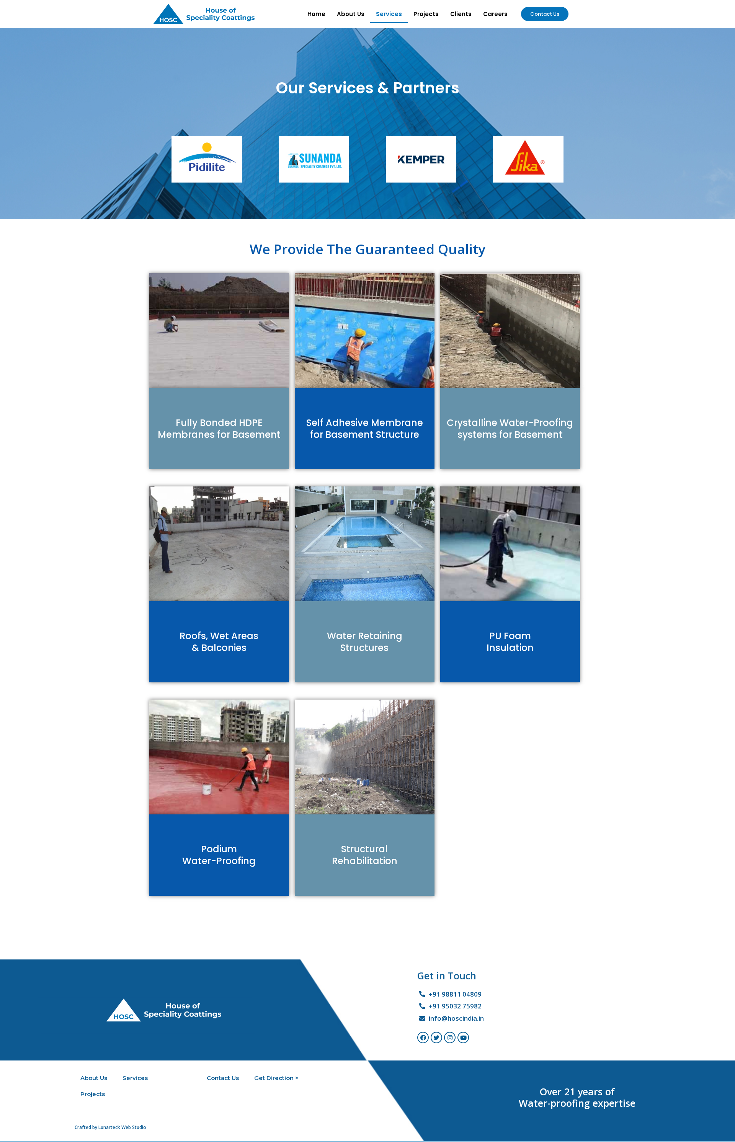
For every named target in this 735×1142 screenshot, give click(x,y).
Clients (461, 14)
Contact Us (223, 1078)
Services (389, 14)
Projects (426, 14)
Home (316, 14)
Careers (495, 14)
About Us (350, 14)
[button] (544, 14)
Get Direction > (276, 1078)
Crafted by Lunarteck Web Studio (110, 1127)
